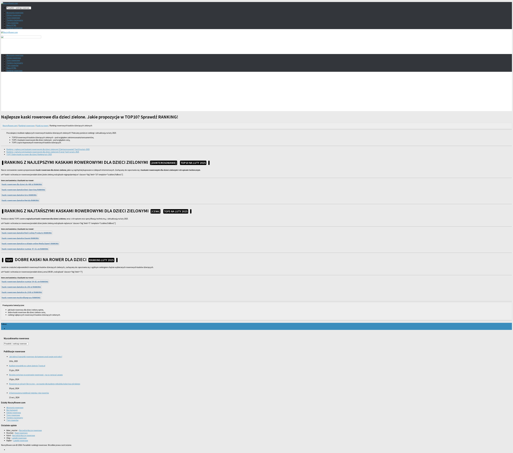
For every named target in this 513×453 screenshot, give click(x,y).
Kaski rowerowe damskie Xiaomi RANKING (20, 238)
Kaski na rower (42, 125)
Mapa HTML (11, 25)
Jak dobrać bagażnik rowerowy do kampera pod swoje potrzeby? (35, 356)
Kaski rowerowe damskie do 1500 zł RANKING (22, 292)
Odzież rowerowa (13, 15)
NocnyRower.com (10, 125)
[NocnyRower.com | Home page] (9, 3)
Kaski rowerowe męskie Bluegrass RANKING (21, 297)
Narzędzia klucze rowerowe (30, 430)
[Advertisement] (256, 92)
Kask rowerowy (21, 433)
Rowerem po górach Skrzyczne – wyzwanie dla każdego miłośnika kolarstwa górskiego (44, 384)
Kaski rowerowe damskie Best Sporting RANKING (23, 189)
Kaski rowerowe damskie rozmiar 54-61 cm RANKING (25, 281)
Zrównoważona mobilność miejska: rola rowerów (29, 393)
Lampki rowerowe (19, 438)
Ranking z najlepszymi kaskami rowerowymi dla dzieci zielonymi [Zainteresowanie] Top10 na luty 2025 (48, 149)
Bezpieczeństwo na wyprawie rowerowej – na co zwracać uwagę (36, 374)
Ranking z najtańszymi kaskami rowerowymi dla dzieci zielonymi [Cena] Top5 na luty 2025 (42, 152)
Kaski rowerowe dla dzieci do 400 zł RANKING (22, 184)
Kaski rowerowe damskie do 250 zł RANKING (21, 287)
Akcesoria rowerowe (14, 12)
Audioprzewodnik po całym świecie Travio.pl (27, 365)
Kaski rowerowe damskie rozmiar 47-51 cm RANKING (25, 249)
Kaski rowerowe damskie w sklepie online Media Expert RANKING (30, 243)
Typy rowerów (12, 22)
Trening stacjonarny (14, 20)
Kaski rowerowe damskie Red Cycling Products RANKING (27, 233)
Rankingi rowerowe (14, 28)
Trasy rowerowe (13, 17)
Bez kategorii (12, 410)
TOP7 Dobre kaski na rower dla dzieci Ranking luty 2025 (29, 154)
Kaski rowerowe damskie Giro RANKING (19, 195)
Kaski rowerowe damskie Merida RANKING (20, 200)
